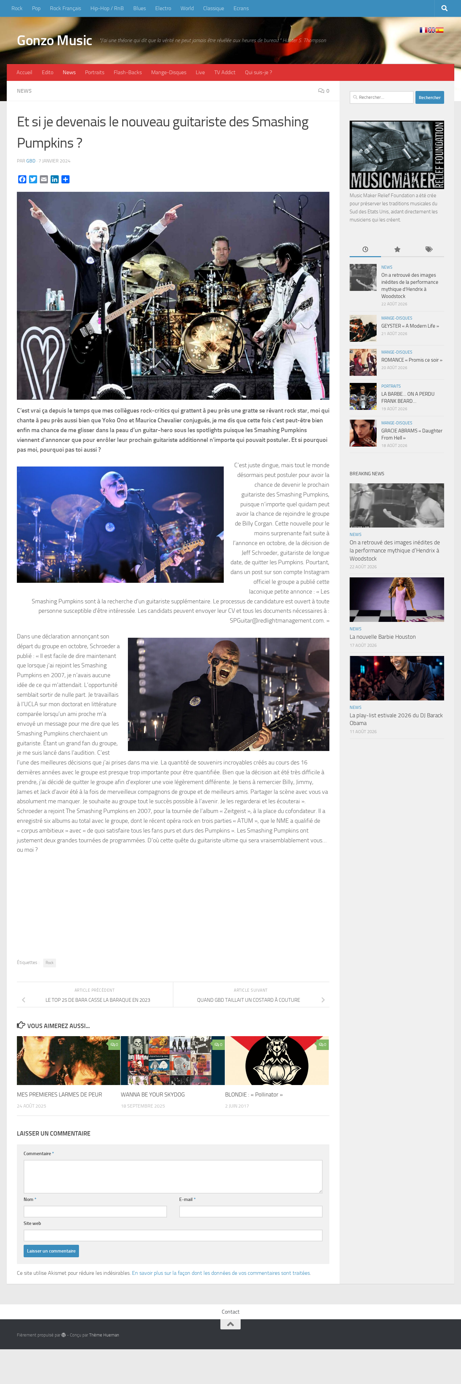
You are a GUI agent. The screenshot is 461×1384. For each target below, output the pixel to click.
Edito (47, 72)
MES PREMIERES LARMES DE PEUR (59, 1094)
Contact (231, 1311)
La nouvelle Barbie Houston (383, 636)
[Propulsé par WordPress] (63, 1335)
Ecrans (241, 8)
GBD (30, 161)
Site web (32, 1223)
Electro (163, 8)
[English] (431, 30)
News (69, 72)
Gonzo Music (54, 40)
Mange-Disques (168, 72)
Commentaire (39, 1153)
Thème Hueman (104, 1334)
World (187, 8)
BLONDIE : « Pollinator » (254, 1094)
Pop (36, 8)
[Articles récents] (365, 250)
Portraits (94, 72)
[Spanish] (439, 30)
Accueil (24, 72)
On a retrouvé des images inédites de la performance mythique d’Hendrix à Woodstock (395, 550)
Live (200, 72)
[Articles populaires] (396, 250)
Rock (17, 8)
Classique (213, 8)
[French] (423, 30)
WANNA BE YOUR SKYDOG (153, 1094)
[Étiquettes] (428, 250)
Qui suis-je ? (258, 72)
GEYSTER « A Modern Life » (410, 326)
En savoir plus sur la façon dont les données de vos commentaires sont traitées (221, 1273)
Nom (30, 1199)
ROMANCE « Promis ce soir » (411, 360)
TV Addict (225, 72)
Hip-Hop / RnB (107, 8)
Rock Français (65, 8)
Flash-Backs (128, 72)
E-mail (187, 1199)
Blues (139, 8)
